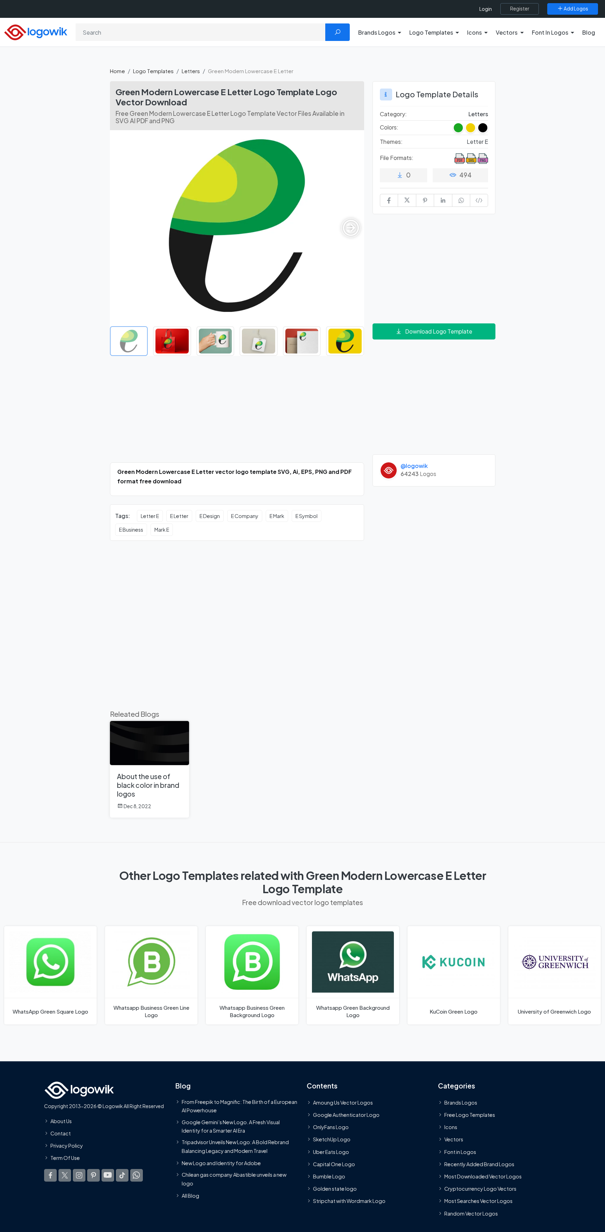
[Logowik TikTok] (122, 1175)
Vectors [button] (506, 32)
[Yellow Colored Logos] (470, 127)
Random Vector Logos (471, 1213)
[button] (351, 228)
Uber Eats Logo (331, 1151)
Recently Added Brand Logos (479, 1164)
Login (485, 9)
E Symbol (306, 516)
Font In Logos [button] (550, 32)
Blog (588, 32)
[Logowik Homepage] (35, 31)
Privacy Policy (66, 1145)
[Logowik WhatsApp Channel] (136, 1175)
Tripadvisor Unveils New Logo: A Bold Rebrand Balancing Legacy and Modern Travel (235, 1146)
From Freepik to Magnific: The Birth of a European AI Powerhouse (239, 1105)
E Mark (277, 516)
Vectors (453, 1139)
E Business (131, 529)
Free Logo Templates (469, 1115)
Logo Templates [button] (431, 32)
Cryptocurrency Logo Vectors (480, 1188)
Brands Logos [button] (376, 32)
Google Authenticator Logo (346, 1115)
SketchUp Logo (331, 1139)
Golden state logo (335, 1188)
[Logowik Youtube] (108, 1175)
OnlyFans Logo (331, 1127)
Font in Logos (460, 1151)
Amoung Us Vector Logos (343, 1102)
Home (117, 71)
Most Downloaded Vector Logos (483, 1176)
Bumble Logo (329, 1176)
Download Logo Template (438, 331)
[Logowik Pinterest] (93, 1175)
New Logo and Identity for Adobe (221, 1163)
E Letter (179, 516)
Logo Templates (153, 71)
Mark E (161, 529)
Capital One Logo (334, 1164)
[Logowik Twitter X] (64, 1175)
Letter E (150, 516)
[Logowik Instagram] (79, 1175)
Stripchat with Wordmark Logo (349, 1201)
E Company (244, 516)
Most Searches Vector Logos (478, 1201)
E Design (210, 516)
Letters (191, 71)
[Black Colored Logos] (483, 127)
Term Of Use (65, 1158)
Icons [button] (474, 32)
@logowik (414, 465)
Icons (450, 1127)
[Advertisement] (237, 413)
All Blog (190, 1195)
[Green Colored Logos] (458, 127)
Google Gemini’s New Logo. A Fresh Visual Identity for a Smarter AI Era (231, 1126)
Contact (60, 1133)
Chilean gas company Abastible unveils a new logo (234, 1178)
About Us (61, 1121)
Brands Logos (460, 1102)
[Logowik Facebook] (50, 1175)
